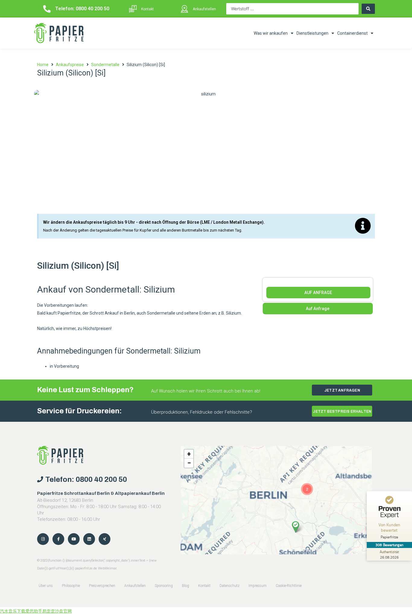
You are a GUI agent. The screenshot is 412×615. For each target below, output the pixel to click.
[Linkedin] (89, 539)
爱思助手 (33, 611)
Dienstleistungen (312, 33)
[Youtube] (74, 539)
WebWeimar (107, 568)
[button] (296, 527)
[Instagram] (43, 539)
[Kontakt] (133, 9)
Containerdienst (352, 33)
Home (43, 64)
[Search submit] (368, 9)
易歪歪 (48, 611)
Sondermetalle (105, 64)
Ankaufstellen (204, 9)
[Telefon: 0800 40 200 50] (47, 9)
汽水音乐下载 (12, 611)
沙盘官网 (63, 611)
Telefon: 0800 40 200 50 (82, 8)
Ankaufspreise (70, 64)
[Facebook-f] (58, 539)
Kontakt (147, 9)
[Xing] (104, 539)
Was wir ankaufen (271, 33)
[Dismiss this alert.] (363, 226)
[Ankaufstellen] (184, 9)
